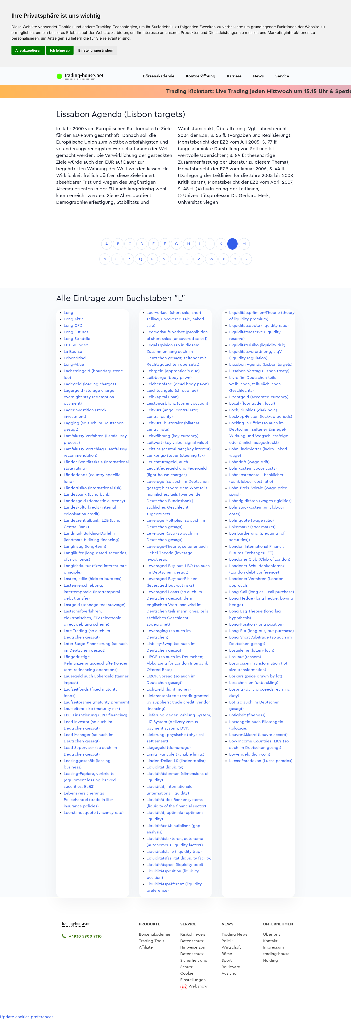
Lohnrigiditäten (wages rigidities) (260, 501)
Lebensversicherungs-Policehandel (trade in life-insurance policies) (88, 799)
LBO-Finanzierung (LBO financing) (95, 715)
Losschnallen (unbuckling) (253, 683)
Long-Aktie (74, 364)
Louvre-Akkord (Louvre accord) (258, 735)
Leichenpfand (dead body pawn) (178, 384)
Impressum (273, 947)
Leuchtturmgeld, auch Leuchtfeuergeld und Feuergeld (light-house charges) (177, 468)
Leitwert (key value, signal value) (177, 442)
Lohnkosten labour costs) (253, 468)
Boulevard (231, 967)
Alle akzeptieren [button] (28, 50)
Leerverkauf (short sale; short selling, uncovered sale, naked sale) (175, 319)
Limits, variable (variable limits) (175, 754)
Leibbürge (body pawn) (169, 378)
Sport (227, 960)
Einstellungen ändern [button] (95, 50)
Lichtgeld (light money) (169, 689)
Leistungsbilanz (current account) (178, 403)
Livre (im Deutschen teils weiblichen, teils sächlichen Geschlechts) (255, 384)
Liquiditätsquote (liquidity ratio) (259, 325)
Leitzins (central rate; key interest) (179, 449)
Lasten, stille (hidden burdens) (93, 579)
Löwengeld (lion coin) (249, 754)
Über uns (271, 934)
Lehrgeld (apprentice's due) (173, 371)
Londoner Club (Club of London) (259, 559)
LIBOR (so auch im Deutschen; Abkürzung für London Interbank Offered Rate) (177, 663)
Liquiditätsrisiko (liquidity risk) (257, 345)
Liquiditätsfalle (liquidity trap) (174, 851)
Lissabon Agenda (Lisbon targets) (260, 364)
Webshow (197, 986)
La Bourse (73, 351)
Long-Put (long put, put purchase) (261, 631)
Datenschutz (192, 941)
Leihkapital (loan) (163, 397)
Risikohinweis (193, 934)
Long (68, 313)
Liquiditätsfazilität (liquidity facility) (179, 858)
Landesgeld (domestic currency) (94, 501)
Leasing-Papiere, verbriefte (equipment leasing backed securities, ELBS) (90, 780)
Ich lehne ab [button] (60, 50)
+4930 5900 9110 (85, 936)
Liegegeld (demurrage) (169, 748)
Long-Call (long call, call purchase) (261, 592)
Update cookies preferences (26, 1017)
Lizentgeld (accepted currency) (259, 397)
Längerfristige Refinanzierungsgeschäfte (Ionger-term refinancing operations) (96, 663)
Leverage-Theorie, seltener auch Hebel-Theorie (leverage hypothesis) (177, 552)
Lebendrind (75, 358)
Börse (227, 954)
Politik (227, 941)
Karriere (234, 76)
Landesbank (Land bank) (87, 494)
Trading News (235, 934)
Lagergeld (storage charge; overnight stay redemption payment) (90, 396)
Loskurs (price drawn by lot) (255, 676)
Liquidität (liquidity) (165, 767)
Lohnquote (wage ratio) (251, 520)
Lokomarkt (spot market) (252, 527)
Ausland (229, 973)
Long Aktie (74, 319)
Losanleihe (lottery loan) (251, 650)
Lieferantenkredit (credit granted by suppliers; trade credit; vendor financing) (178, 702)
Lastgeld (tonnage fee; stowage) (95, 605)
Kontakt (270, 941)
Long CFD (73, 325)
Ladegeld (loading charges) (90, 384)
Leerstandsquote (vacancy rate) (94, 813)
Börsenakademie (159, 76)
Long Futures (76, 332)
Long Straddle (77, 339)
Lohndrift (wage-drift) (249, 462)
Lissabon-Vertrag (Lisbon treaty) (259, 371)
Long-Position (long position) (256, 624)
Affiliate (146, 947)
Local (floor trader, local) (252, 403)
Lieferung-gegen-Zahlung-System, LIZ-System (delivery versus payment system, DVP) (179, 721)
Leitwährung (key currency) (173, 436)
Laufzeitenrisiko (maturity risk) (92, 709)
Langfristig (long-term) (85, 546)
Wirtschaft (231, 947)
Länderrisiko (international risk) (93, 488)
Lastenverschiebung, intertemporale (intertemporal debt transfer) (92, 591)
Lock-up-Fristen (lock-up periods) (260, 416)
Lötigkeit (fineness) (247, 715)
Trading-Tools (151, 941)
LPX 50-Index (76, 345)
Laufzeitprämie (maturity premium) (96, 702)
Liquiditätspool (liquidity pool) (175, 865)
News (258, 76)
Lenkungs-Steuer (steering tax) (176, 455)
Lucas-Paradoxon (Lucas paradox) (260, 761)
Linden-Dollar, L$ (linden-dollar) (176, 761)
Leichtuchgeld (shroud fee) (172, 390)
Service (282, 76)
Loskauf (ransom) (245, 657)
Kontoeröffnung (200, 76)
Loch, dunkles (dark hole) (253, 410)
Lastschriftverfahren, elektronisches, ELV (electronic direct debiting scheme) (92, 617)
